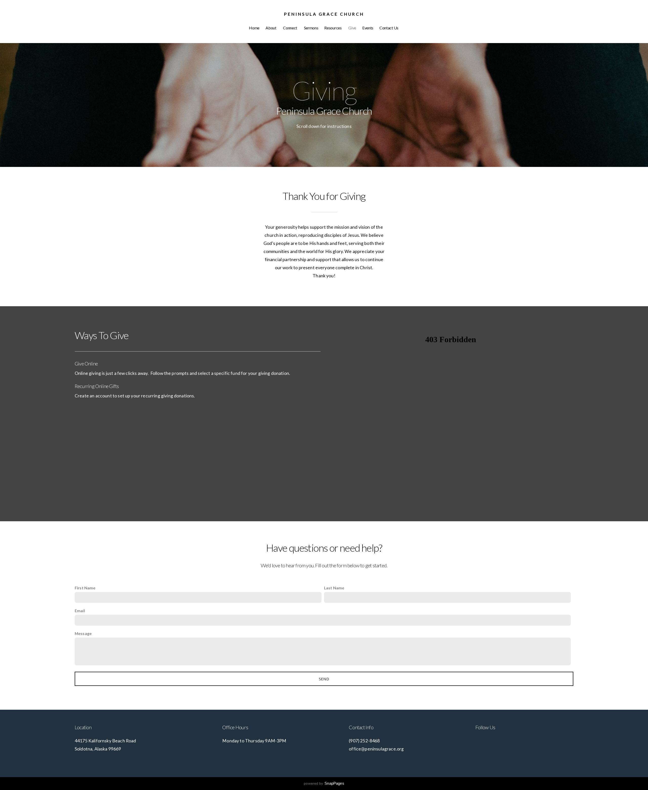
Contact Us (389, 27)
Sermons (311, 27)
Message (83, 633)
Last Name (334, 587)
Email (80, 610)
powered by (324, 783)
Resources (333, 27)
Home (254, 27)
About (271, 27)
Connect (290, 27)
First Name (85, 587)
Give (352, 27)
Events (367, 27)
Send (324, 678)
